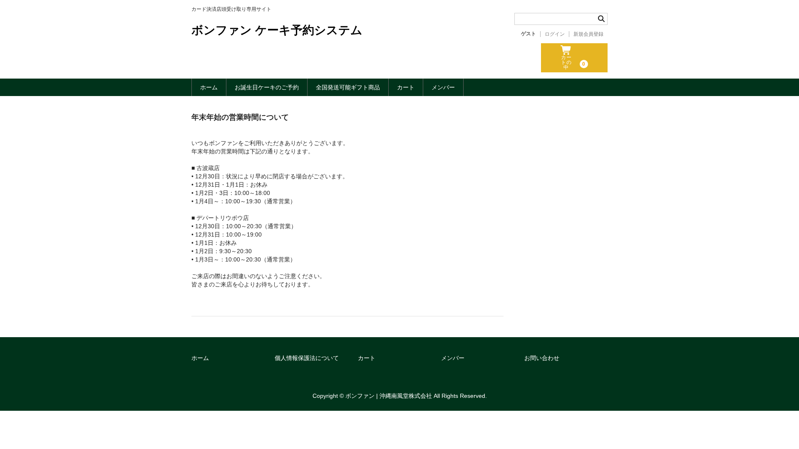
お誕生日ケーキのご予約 (267, 87)
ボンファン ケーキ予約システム (276, 30)
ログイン (555, 34)
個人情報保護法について (307, 358)
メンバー (443, 87)
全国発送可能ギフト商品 (348, 87)
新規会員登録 (588, 34)
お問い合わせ (541, 358)
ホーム (209, 87)
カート (405, 87)
